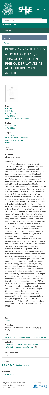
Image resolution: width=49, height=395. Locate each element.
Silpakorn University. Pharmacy (17, 118)
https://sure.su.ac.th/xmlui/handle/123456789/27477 (25, 337)
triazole (8, 142)
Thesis (7, 320)
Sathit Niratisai (10, 113)
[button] (38, 9)
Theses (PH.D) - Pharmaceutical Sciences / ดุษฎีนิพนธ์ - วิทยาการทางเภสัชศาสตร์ (22, 345)
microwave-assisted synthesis (16, 137)
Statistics (7, 43)
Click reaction (10, 135)
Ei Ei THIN (9, 108)
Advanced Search (9, 24)
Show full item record (10, 374)
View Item (8, 38)
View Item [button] (8, 30)
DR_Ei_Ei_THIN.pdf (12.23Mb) (16, 365)
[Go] (44, 21)
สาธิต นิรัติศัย (10, 116)
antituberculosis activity (14, 140)
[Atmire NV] (40, 385)
